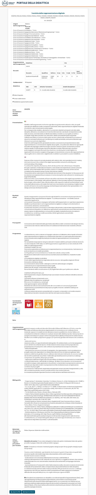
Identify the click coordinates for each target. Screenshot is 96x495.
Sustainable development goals (17, 302)
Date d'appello (18, 95)
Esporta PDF (16, 492)
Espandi (29, 82)
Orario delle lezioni (20, 98)
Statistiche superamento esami (23, 102)
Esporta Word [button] (29, 492)
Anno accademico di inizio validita (17, 112)
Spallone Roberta (31, 76)
